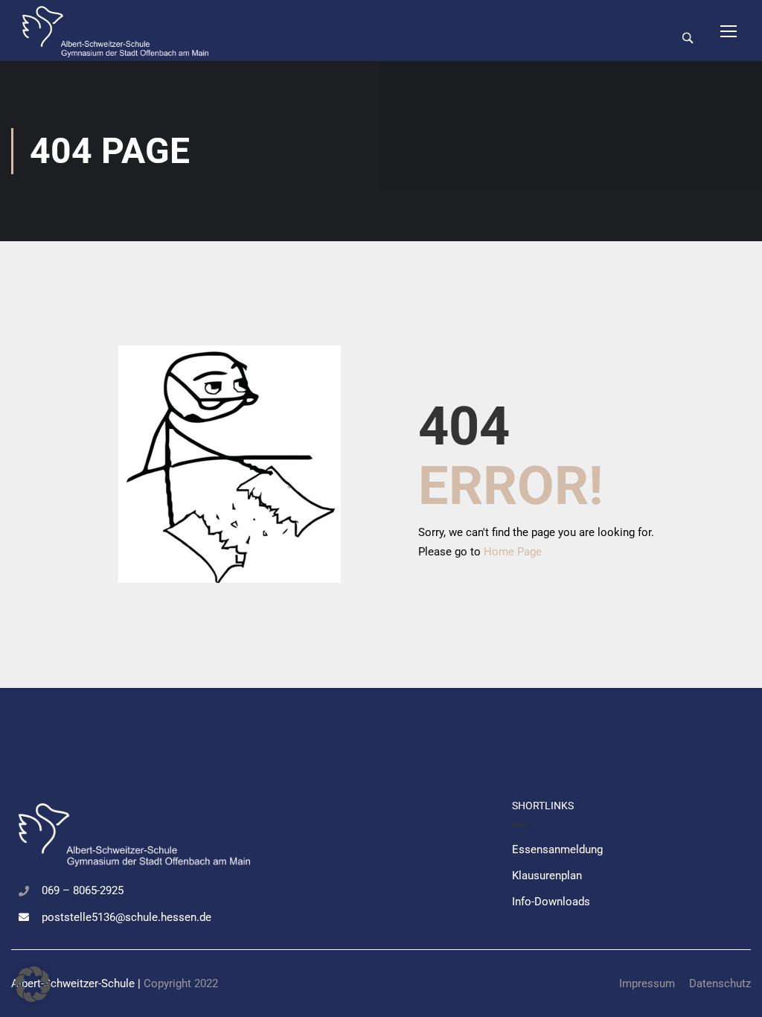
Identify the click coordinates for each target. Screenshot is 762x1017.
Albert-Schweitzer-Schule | (77, 983)
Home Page (513, 551)
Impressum (647, 983)
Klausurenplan (547, 875)
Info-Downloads (551, 901)
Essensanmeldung (557, 849)
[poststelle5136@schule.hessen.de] (24, 917)
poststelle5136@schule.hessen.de (126, 917)
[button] (32, 984)
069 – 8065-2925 (83, 890)
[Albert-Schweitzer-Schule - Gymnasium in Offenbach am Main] (115, 30)
